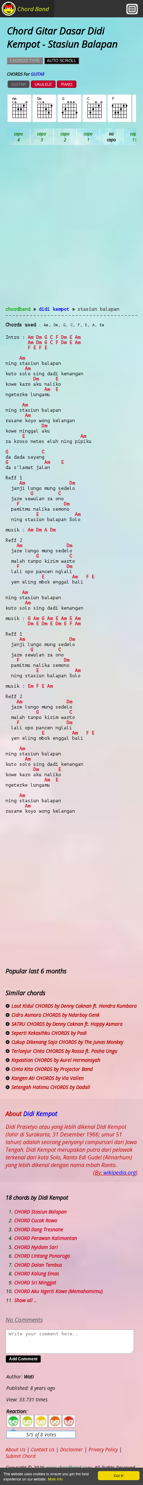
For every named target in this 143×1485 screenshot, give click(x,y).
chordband (18, 309)
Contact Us (42, 1449)
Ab (18, 136)
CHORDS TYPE (25, 60)
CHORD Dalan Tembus (38, 1264)
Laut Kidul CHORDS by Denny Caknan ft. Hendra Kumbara (74, 1005)
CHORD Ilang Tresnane (38, 1229)
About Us (15, 1449)
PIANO (67, 84)
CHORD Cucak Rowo (35, 1220)
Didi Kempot (54, 309)
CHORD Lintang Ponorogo (42, 1255)
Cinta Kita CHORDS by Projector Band (52, 1069)
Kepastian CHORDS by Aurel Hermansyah (55, 1060)
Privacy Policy (103, 1449)
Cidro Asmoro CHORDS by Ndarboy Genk (55, 1015)
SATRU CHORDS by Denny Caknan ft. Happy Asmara (67, 1024)
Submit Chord (20, 1456)
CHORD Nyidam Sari (36, 1247)
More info (55, 1479)
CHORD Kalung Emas (36, 1273)
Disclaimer (71, 1449)
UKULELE (43, 84)
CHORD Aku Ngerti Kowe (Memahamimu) (58, 1291)
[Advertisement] (71, 229)
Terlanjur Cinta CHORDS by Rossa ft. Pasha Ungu (64, 1051)
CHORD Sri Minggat (35, 1282)
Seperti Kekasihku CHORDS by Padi (49, 1033)
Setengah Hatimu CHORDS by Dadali (50, 1087)
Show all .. (25, 1300)
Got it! (119, 1475)
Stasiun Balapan (98, 309)
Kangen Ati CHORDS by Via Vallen (47, 1078)
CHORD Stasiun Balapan (40, 1211)
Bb (65, 136)
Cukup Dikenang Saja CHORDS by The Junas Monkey (67, 1042)
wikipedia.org (119, 1172)
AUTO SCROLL (61, 60)
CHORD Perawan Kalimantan (45, 1238)
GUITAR (18, 84)
